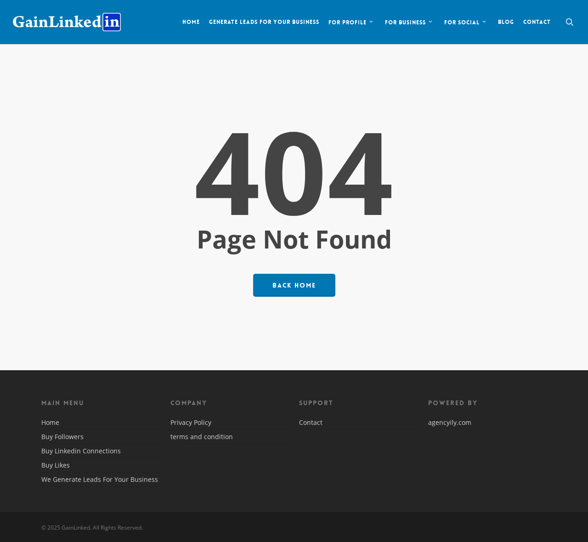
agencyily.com (449, 422)
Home (50, 423)
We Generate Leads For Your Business (99, 479)
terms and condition (201, 436)
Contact (310, 423)
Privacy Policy (190, 423)
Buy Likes (55, 465)
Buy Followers (62, 436)
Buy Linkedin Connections (81, 450)
